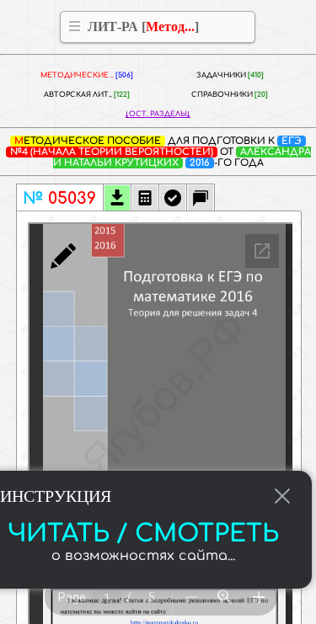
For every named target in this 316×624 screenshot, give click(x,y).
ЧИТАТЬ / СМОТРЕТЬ (143, 533)
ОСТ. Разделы (158, 114)
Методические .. (86, 75)
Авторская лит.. (87, 95)
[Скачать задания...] (117, 199)
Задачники (230, 75)
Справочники (229, 95)
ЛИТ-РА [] (143, 26)
